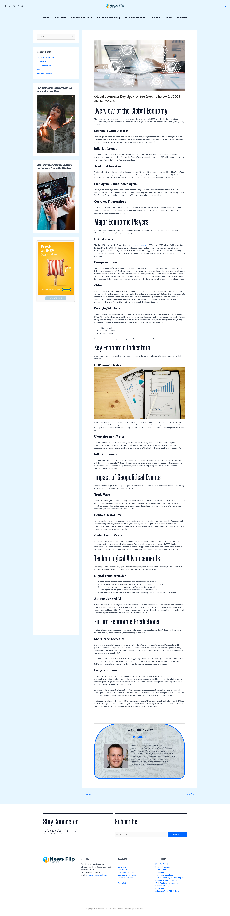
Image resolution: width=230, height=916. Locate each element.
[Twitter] (5, 6)
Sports (120, 880)
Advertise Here (161, 869)
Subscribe (177, 834)
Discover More (56, 298)
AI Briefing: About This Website (167, 891)
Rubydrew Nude (43, 61)
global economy (140, 245)
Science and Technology (127, 875)
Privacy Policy (160, 888)
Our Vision (122, 867)
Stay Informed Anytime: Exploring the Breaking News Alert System (169, 879)
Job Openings (160, 872)
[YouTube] (22, 6)
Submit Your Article (162, 867)
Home (120, 864)
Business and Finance (126, 872)
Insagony (40, 70)
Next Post (192, 794)
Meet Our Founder (162, 864)
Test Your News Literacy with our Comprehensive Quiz (168, 884)
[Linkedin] (9, 6)
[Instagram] (14, 6)
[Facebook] (18, 6)
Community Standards (164, 875)
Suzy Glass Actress (44, 65)
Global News (99, 101)
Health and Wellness (126, 877)
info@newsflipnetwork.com (96, 875)
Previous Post (88, 794)
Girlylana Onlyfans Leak (45, 57)
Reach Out (122, 883)
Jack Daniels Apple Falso (45, 73)
